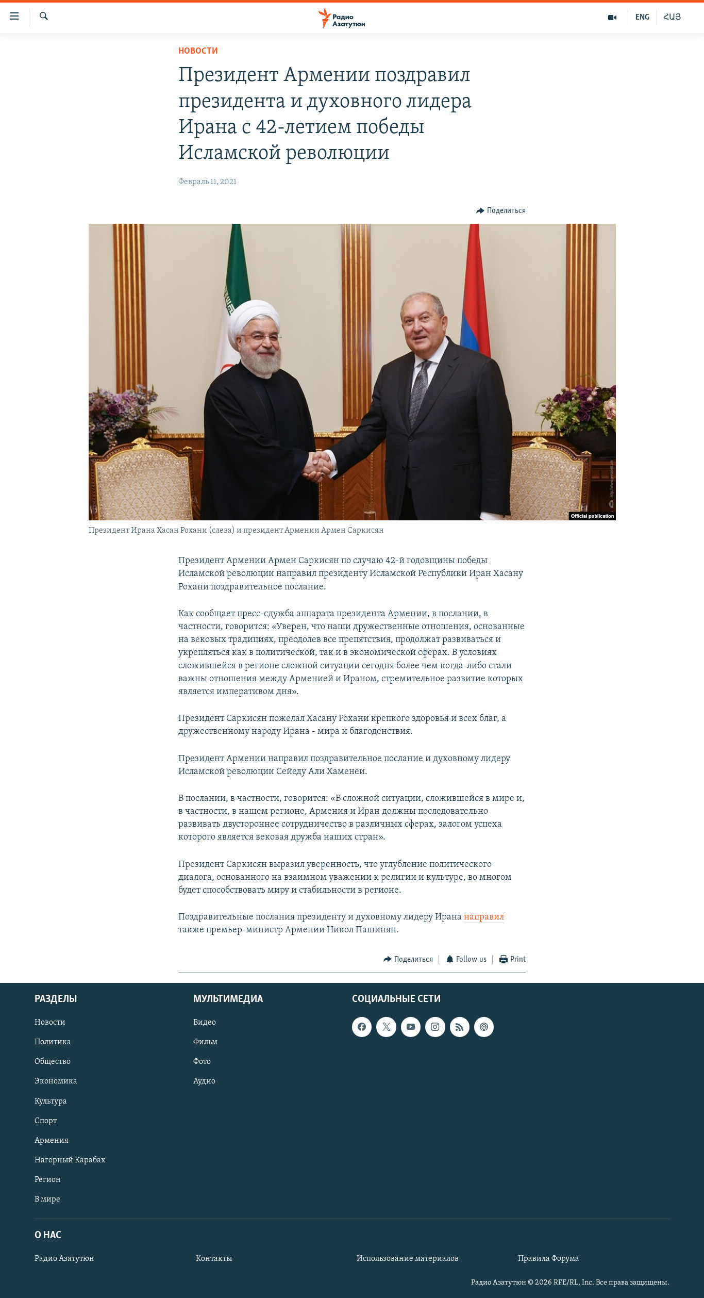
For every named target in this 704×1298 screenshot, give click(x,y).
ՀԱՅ (672, 17)
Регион (48, 1180)
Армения (52, 1141)
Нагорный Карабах (70, 1160)
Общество (53, 1062)
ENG (642, 17)
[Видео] (612, 17)
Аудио (204, 1082)
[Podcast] (484, 1027)
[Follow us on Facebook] (362, 1027)
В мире (47, 1199)
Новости (198, 51)
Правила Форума (548, 1259)
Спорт (46, 1121)
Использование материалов (408, 1259)
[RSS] (460, 1027)
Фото (202, 1062)
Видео (204, 1022)
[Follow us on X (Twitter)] (386, 1027)
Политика (53, 1043)
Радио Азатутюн (64, 1259)
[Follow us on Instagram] (435, 1027)
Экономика (56, 1082)
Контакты (214, 1259)
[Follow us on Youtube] (411, 1027)
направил (484, 917)
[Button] (501, 211)
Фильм (205, 1043)
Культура (51, 1101)
